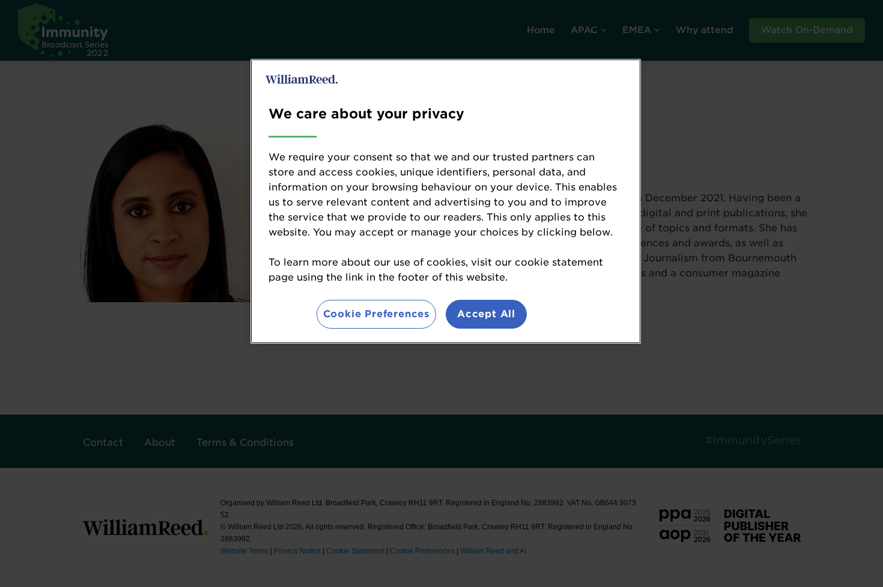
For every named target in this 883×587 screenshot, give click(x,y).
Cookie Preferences (376, 314)
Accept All (486, 314)
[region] (445, 201)
